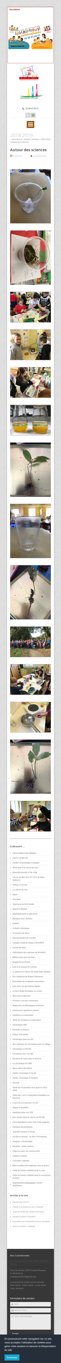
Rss (27, 115)
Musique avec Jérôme (22, 919)
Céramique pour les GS (23, 1039)
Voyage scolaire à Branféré (24, 1217)
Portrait (16, 1083)
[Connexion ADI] (33, 115)
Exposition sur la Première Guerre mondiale (31, 1221)
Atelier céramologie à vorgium (26, 863)
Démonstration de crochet (24, 938)
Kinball (16, 923)
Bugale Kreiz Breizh (21, 962)
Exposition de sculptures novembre (28, 981)
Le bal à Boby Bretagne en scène (27, 991)
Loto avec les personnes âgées (26, 986)
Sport (15, 894)
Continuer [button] (12, 1357)
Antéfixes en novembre (23, 1015)
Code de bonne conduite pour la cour (29, 1170)
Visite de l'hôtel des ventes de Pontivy (28, 1212)
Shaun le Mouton (20, 909)
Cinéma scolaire (20, 1156)
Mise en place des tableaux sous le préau (31, 1166)
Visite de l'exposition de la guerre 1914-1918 (30, 1089)
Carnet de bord (19, 948)
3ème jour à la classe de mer (25, 868)
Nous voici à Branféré (22, 1068)
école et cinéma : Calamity (24, 1226)
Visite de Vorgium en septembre (27, 1020)
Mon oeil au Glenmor (22, 996)
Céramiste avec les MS (23, 1054)
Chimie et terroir (20, 885)
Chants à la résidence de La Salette (28, 1207)
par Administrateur (40, 156)
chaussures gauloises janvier (26, 1010)
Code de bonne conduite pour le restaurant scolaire (31, 1176)
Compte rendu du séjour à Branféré (28, 943)
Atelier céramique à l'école (24, 1073)
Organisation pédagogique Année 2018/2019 (27, 1184)
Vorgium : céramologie (23, 1141)
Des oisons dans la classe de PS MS (29, 1117)
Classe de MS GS (20, 858)
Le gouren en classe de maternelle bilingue (32, 972)
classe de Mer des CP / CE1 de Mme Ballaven (29, 878)
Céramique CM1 (20, 1025)
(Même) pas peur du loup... (24, 957)
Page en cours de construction (26, 1151)
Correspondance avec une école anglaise (31, 1122)
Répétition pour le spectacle (25, 914)
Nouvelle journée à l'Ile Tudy (25, 872)
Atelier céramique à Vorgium (25, 1078)
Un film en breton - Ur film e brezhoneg (30, 1137)
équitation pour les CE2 (23, 1112)
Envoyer (15, 1333)
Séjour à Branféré (20, 1034)
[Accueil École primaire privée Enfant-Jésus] (30, 80)
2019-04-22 (17, 156)
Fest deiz (16, 899)
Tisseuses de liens (21, 933)
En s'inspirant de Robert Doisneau (28, 977)
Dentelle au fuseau (21, 1030)
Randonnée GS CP (21, 1202)
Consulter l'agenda (21, 1161)
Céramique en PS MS (22, 1049)
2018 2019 (45, 139)
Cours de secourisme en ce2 (25, 1103)
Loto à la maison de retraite (25, 967)
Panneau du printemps (23, 1127)
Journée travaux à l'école (24, 1132)
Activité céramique (21, 928)
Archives (35, 139)
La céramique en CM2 (22, 1063)
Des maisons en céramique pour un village (31, 1044)
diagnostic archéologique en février (28, 1005)
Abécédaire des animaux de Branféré (29, 952)
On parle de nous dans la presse (27, 1059)
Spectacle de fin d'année (23, 904)
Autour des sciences (28, 149)
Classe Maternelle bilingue (24, 853)
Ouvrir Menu (30, 124)
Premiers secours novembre (25, 1001)
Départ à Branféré (21, 1108)
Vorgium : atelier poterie (23, 1146)
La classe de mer (20, 890)
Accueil (27, 139)
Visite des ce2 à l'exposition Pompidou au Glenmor (31, 1096)
